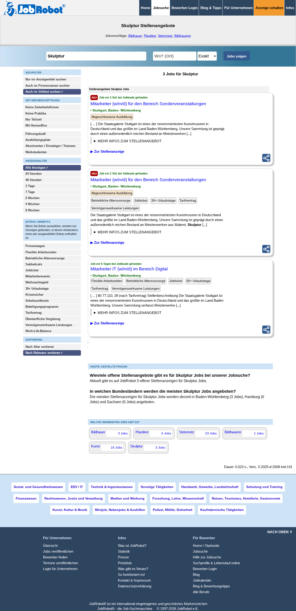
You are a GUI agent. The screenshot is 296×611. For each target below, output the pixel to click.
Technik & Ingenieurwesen (112, 487)
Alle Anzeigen (35, 167)
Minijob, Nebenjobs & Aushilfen (120, 510)
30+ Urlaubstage (37, 288)
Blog (196, 574)
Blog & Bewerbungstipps (211, 586)
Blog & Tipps (211, 8)
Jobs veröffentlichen (58, 551)
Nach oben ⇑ (280, 532)
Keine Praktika (35, 113)
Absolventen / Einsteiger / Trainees (50, 146)
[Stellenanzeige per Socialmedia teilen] (266, 158)
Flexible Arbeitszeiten (40, 252)
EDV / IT (77, 487)
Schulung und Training (264, 487)
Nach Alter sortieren (39, 346)
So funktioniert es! (131, 574)
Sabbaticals (33, 264)
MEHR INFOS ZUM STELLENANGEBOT (129, 141)
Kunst (106, 446)
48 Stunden (33, 180)
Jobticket (31, 270)
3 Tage (30, 186)
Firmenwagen (35, 246)
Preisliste (125, 563)
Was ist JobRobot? (132, 546)
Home (145, 8)
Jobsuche (200, 551)
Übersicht (50, 546)
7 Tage (30, 192)
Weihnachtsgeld (36, 282)
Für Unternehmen (238, 8)
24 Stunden (33, 173)
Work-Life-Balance (38, 331)
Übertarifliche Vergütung (42, 319)
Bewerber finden (55, 557)
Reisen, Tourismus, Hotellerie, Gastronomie (246, 498)
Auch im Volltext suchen (42, 91)
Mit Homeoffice (36, 125)
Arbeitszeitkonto (37, 300)
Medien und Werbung (128, 498)
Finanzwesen (26, 498)
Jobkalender (202, 580)
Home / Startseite (206, 546)
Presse (123, 557)
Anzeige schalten (269, 8)
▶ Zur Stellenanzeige (107, 151)
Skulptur (147, 446)
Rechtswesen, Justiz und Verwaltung (73, 498)
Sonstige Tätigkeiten (157, 487)
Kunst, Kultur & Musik (69, 510)
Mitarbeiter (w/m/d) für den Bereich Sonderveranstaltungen (148, 103)
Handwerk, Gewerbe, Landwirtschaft (209, 487)
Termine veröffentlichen (60, 563)
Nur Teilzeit (33, 119)
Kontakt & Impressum (134, 580)
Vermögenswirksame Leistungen (48, 325)
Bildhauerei (182, 36)
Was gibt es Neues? (133, 569)
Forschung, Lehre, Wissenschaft (178, 498)
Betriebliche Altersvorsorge (45, 258)
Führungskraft (35, 134)
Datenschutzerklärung (134, 586)
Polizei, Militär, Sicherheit (172, 510)
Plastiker (150, 36)
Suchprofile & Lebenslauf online (216, 563)
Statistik (124, 551)
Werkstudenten (36, 152)
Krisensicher (34, 294)
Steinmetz (165, 36)
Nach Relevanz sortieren (42, 353)
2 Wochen (32, 198)
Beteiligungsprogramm (42, 306)
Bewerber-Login (185, 8)
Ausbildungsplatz (38, 140)
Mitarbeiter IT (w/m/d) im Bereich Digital (129, 268)
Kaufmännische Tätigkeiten (222, 510)
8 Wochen (32, 210)
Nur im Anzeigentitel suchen (45, 79)
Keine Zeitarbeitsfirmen (42, 107)
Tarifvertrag (33, 312)
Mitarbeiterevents (37, 276)
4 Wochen (32, 204)
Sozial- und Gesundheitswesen (38, 487)
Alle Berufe (201, 592)
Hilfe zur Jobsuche (207, 557)
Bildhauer (135, 36)
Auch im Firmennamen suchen (47, 85)
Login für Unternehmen (60, 569)
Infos (290, 8)
